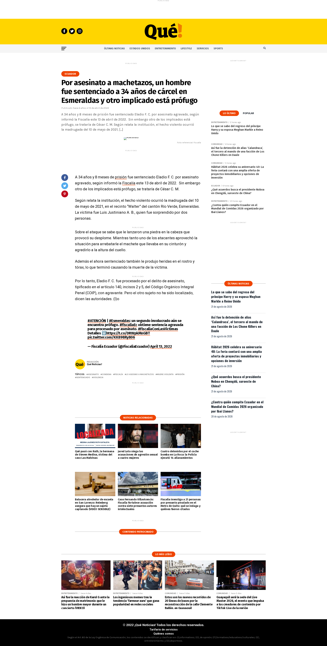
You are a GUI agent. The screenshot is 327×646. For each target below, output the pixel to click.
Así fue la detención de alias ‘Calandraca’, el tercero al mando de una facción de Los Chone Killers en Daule (237, 324)
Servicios (203, 48)
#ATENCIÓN (97, 320)
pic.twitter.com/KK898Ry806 (111, 337)
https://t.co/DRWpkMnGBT (128, 333)
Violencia (98, 377)
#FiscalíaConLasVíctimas (158, 329)
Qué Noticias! (94, 364)
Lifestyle (186, 48)
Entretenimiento (165, 48)
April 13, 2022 (161, 346)
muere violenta (165, 374)
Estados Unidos (140, 48)
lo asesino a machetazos (140, 374)
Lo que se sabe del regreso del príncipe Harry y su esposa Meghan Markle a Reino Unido (235, 296)
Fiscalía (128, 183)
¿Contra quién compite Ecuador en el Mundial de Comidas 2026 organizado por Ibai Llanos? (237, 406)
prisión (121, 177)
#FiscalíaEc (128, 324)
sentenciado (83, 377)
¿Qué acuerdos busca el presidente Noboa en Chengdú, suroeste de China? (236, 381)
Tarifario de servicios (164, 629)
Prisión (180, 374)
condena (106, 374)
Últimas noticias (114, 48)
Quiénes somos (163, 633)
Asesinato (93, 374)
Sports (218, 48)
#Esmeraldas (119, 320)
